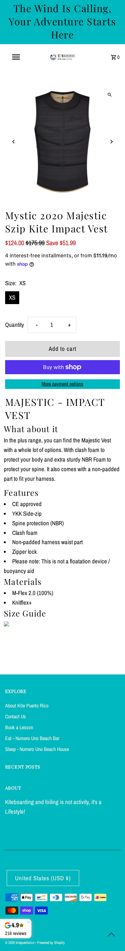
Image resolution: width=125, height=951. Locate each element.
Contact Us (15, 716)
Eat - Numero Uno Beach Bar (32, 738)
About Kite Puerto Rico (26, 705)
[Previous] (14, 141)
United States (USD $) (43, 878)
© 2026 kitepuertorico (20, 942)
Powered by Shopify (51, 942)
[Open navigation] (16, 57)
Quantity (14, 325)
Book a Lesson (19, 727)
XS (12, 298)
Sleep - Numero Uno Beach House (37, 749)
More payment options (62, 383)
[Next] (111, 141)
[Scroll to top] (111, 934)
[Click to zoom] (109, 94)
